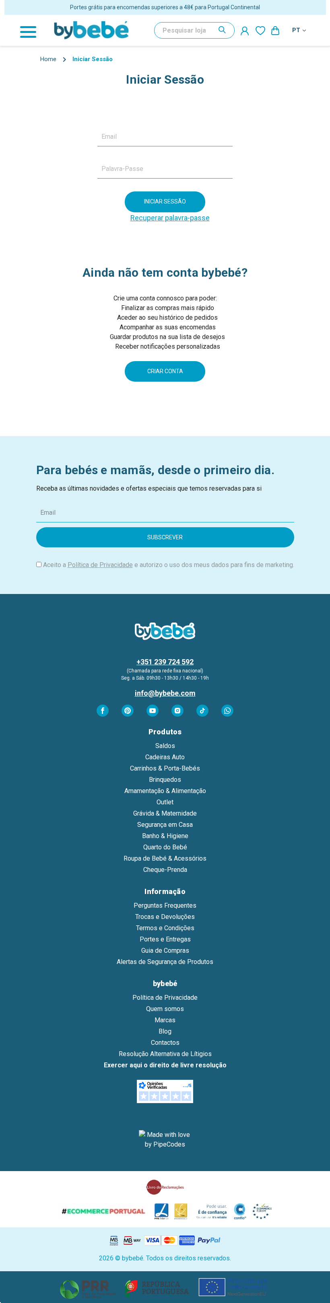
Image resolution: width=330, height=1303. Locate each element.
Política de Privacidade (100, 565)
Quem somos (165, 1009)
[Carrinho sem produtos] (275, 30)
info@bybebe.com (165, 693)
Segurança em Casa (165, 824)
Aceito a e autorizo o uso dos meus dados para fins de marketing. (168, 565)
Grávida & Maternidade (165, 813)
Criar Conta (165, 371)
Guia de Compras (165, 950)
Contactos (165, 1042)
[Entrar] (245, 30)
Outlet (165, 802)
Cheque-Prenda (165, 869)
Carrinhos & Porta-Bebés (165, 768)
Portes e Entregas (165, 939)
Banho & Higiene (165, 836)
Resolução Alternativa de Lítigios (165, 1054)
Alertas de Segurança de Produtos (165, 962)
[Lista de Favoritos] (260, 30)
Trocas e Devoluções (165, 917)
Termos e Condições (165, 928)
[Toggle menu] (32, 30)
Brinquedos (165, 779)
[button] (165, 1287)
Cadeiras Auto (165, 757)
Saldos (165, 746)
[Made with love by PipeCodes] (165, 1139)
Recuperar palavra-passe (170, 218)
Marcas (165, 1020)
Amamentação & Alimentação (165, 791)
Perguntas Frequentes (165, 905)
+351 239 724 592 (165, 662)
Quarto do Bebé (165, 847)
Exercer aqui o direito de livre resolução (165, 1065)
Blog (165, 1031)
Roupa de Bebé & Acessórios (165, 858)
